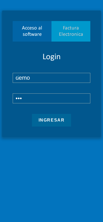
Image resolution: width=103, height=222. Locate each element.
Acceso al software (32, 31)
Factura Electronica (71, 31)
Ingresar (52, 120)
